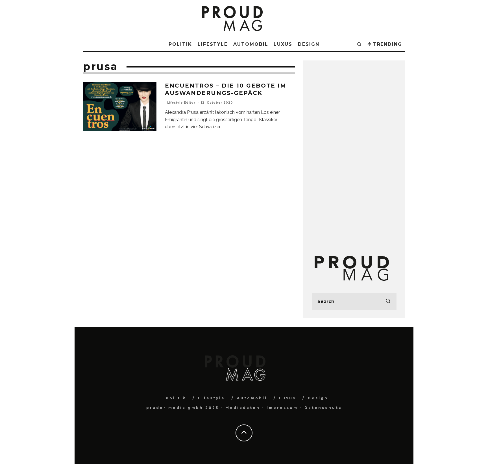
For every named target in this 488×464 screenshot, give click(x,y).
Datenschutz (323, 408)
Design (308, 44)
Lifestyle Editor (181, 102)
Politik (180, 44)
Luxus (283, 44)
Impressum (282, 408)
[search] (388, 301)
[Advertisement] (354, 153)
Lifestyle (213, 44)
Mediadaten (242, 408)
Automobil (250, 44)
